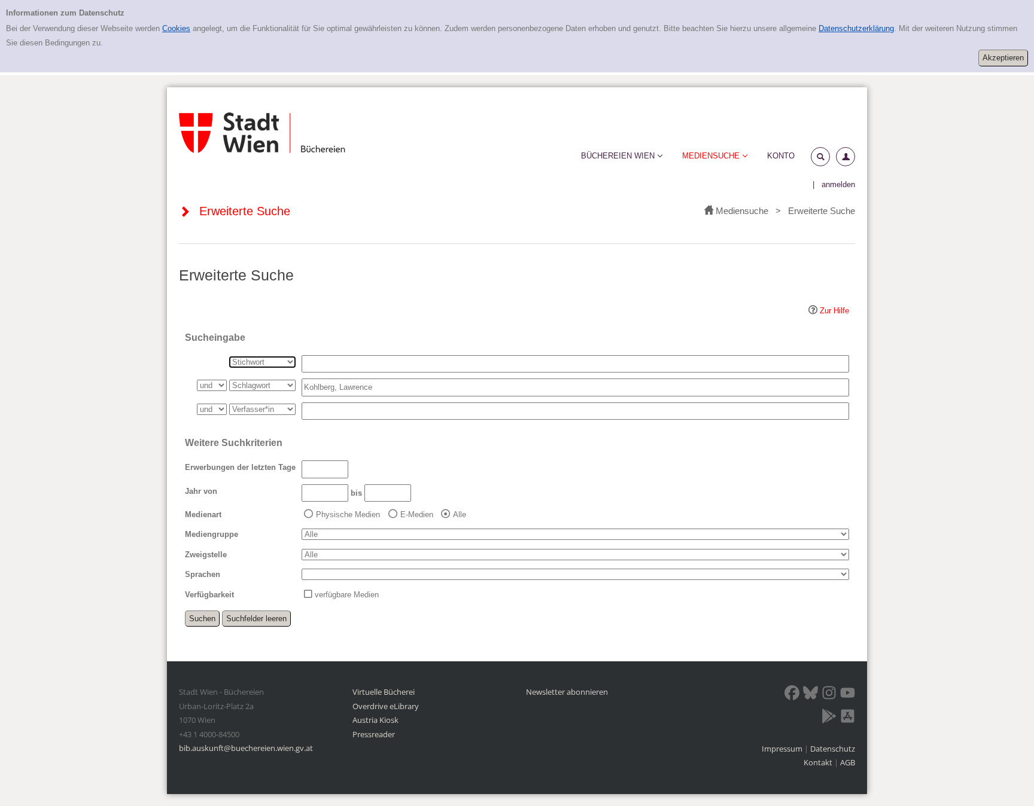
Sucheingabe (215, 337)
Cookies (176, 28)
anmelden (838, 184)
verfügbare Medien (347, 594)
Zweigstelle (206, 554)
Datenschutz (832, 748)
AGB (847, 762)
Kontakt (818, 762)
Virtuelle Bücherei (383, 691)
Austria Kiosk (375, 720)
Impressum (783, 748)
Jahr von (201, 491)
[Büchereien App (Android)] (829, 718)
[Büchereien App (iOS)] (847, 718)
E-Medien (416, 514)
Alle (459, 514)
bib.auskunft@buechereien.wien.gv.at (246, 748)
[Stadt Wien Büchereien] (262, 133)
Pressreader (373, 734)
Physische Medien (348, 514)
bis (356, 493)
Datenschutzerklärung (856, 28)
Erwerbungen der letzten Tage (240, 467)
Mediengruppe (211, 534)
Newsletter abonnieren (567, 691)
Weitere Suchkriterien (233, 443)
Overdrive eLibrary (385, 706)
